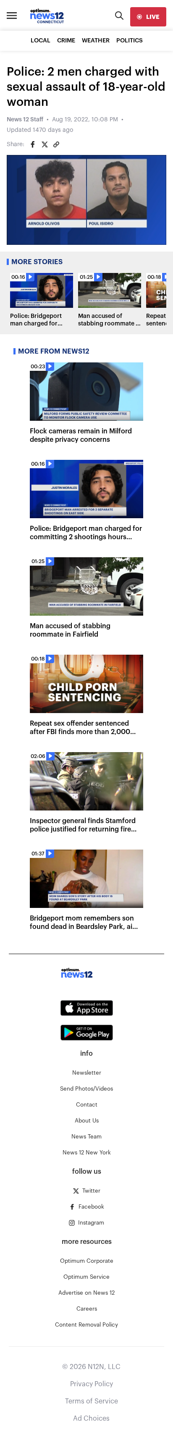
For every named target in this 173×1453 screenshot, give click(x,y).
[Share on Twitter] (44, 144)
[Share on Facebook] (32, 144)
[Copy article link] (56, 144)
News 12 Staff (25, 120)
